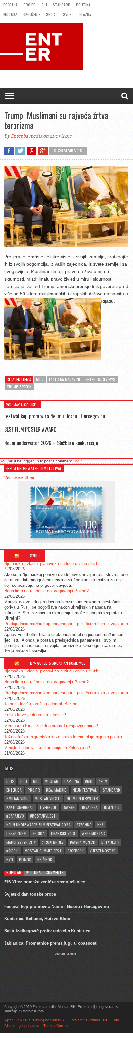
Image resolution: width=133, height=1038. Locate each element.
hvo (9, 859)
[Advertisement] (66, 971)
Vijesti (8, 1020)
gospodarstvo (29, 1026)
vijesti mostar (103, 850)
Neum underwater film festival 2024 (38, 824)
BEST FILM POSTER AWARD (30, 429)
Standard (61, 4)
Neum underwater (82, 798)
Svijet (68, 14)
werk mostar (93, 833)
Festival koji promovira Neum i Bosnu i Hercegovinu (54, 416)
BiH (44, 4)
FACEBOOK (76, 850)
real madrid (56, 790)
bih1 (23, 781)
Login (78, 461)
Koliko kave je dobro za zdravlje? (35, 714)
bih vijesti (110, 842)
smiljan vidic (17, 798)
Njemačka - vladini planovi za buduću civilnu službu (52, 563)
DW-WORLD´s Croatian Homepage (57, 663)
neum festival (85, 790)
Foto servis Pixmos (85, 1020)
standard (111, 790)
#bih (88, 781)
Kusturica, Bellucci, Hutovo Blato (37, 918)
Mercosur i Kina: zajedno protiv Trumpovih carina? (51, 725)
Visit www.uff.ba (19, 477)
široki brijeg (53, 842)
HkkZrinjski (16, 833)
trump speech (19, 386)
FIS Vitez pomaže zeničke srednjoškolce (44, 882)
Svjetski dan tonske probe (30, 894)
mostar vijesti (48, 798)
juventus (112, 807)
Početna (10, 4)
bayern (69, 807)
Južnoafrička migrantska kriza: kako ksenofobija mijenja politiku (63, 736)
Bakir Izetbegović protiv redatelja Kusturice (47, 930)
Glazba (85, 14)
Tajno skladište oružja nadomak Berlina (40, 703)
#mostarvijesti (43, 816)
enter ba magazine (65, 379)
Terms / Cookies (56, 1026)
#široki (12, 850)
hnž (100, 824)
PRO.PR (30, 4)
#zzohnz (84, 824)
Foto (115, 1020)
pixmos (25, 859)
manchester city (21, 842)
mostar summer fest (43, 850)
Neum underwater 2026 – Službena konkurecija (51, 443)
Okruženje (31, 14)
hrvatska (89, 807)
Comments (55, 872)
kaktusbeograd (20, 807)
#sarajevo (15, 816)
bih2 (40, 379)
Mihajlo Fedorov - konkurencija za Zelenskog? (47, 747)
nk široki (45, 859)
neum (103, 781)
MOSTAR (51, 781)
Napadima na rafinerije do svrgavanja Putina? (46, 590)
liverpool (48, 807)
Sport (51, 14)
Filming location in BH (49, 1020)
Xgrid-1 (39, 833)
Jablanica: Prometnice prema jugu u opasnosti (51, 943)
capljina (71, 781)
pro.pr (34, 790)
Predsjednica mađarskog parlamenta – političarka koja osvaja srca (66, 623)
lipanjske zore (63, 833)
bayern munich (82, 842)
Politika (83, 4)
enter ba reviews (100, 379)
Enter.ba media (26, 135)
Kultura (10, 14)
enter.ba (14, 790)
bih (36, 781)
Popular (13, 872)
